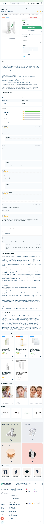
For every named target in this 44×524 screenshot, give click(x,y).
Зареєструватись (31, 263)
